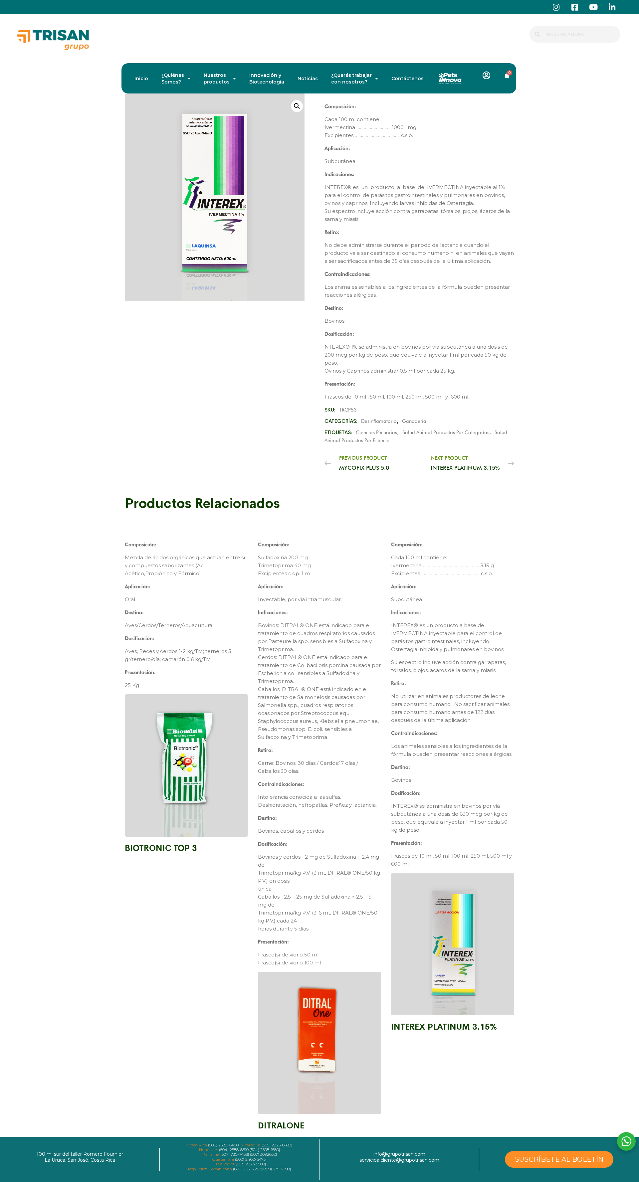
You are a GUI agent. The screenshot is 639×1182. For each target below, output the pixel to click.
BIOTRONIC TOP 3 (161, 848)
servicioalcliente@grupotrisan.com (399, 1160)
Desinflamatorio (379, 421)
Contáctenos (407, 79)
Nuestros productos (217, 78)
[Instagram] (556, 7)
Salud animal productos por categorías (445, 432)
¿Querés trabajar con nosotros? (351, 78)
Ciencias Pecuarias (376, 432)
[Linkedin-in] (612, 7)
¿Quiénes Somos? (172, 78)
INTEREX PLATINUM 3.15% (444, 1027)
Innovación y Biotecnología (266, 78)
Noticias (308, 79)
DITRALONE (281, 1125)
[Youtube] (593, 7)
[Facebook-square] (574, 7)
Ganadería (414, 421)
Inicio (141, 79)
